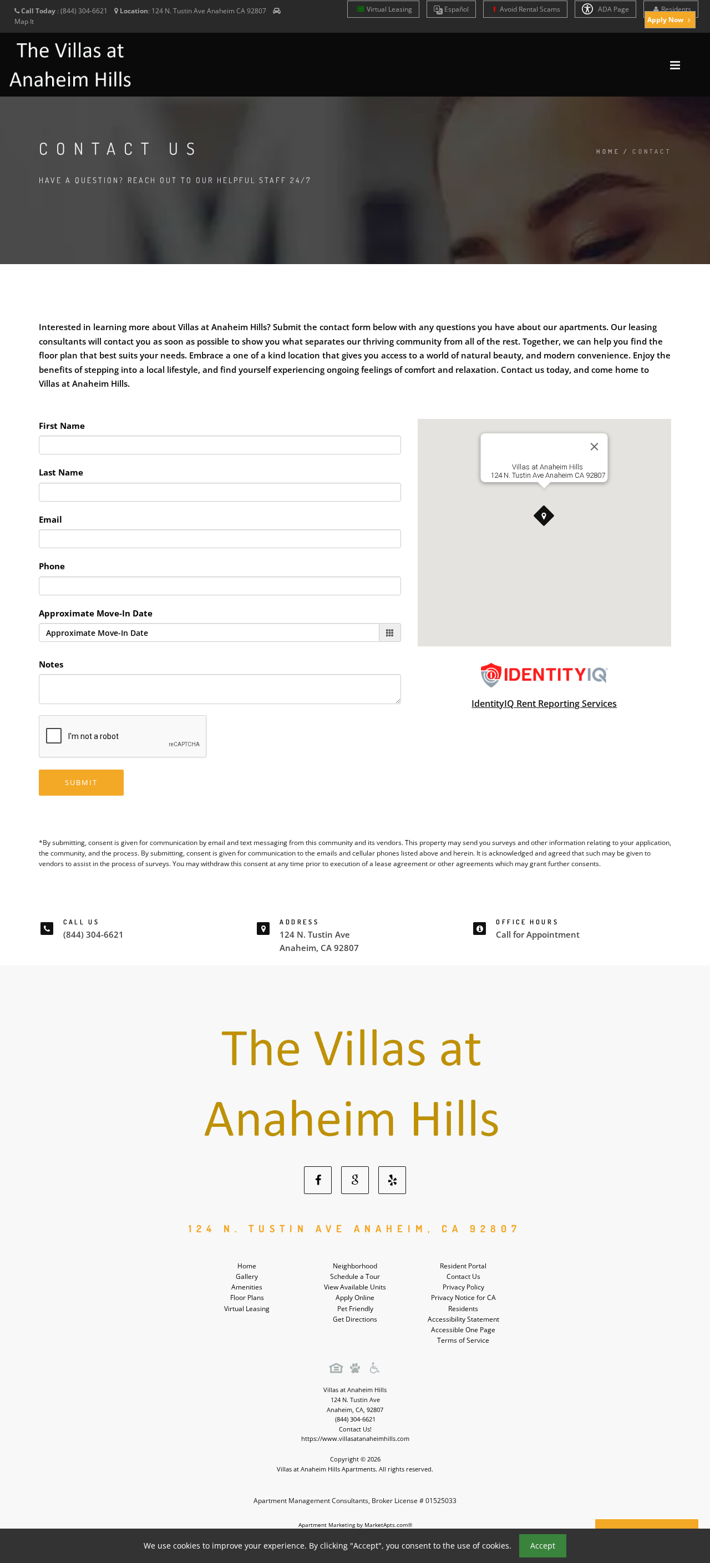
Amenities (246, 1287)
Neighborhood (355, 1266)
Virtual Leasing (389, 9)
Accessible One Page (463, 1329)
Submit (81, 782)
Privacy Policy (463, 1287)
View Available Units (355, 1287)
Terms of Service (463, 1340)
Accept (542, 1545)
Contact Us (463, 1276)
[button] (544, 516)
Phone (52, 565)
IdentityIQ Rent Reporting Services (544, 703)
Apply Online (355, 1297)
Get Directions (355, 1319)
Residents (676, 9)
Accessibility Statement (463, 1319)
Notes (51, 664)
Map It (24, 21)
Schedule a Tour (355, 1276)
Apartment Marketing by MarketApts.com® (355, 1525)
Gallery (247, 1276)
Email (50, 519)
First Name (62, 425)
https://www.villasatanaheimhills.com (355, 1438)
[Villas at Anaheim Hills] (355, 1084)
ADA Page (612, 9)
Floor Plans (247, 1297)
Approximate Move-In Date (96, 613)
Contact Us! (355, 1429)
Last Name (61, 472)
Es (456, 9)
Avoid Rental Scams (529, 9)
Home (608, 151)
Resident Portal (463, 1266)
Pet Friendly (355, 1308)
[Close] (594, 446)
